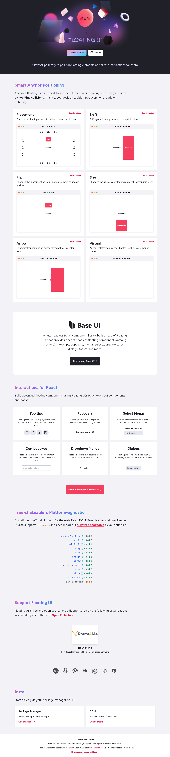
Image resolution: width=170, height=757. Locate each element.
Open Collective (62, 615)
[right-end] (74, 155)
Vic (90, 747)
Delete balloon (133, 468)
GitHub (97, 52)
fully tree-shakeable (90, 525)
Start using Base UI (84, 361)
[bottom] (48, 163)
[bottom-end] (55, 163)
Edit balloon (85, 468)
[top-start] (42, 132)
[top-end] (55, 132)
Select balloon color (134, 428)
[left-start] (23, 141)
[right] (74, 148)
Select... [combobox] (132, 433)
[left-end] (23, 155)
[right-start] (74, 141)
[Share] (33, 432)
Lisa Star (100, 747)
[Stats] (39, 432)
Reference (48, 147)
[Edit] (46, 432)
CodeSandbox (75, 113)
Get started (25, 721)
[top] (48, 132)
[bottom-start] (42, 163)
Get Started (75, 52)
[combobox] (36, 467)
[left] (23, 148)
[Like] (27, 432)
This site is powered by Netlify (85, 752)
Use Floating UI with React (83, 489)
